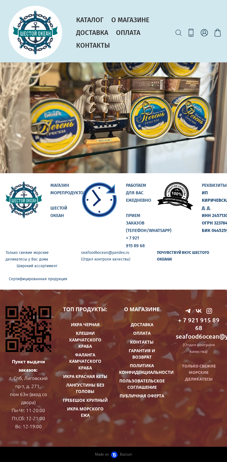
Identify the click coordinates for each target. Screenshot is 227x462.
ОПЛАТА (128, 33)
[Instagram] (209, 310)
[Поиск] (179, 32)
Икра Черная (85, 324)
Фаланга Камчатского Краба (85, 361)
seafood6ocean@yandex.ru (198, 336)
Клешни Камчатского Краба (85, 339)
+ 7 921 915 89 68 (199, 323)
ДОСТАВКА (92, 33)
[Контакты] (191, 33)
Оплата (142, 333)
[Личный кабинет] (204, 33)
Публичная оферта (142, 396)
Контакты (142, 342)
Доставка (142, 324)
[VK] (198, 310)
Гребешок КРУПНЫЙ (85, 400)
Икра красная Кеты (85, 376)
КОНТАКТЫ (93, 45)
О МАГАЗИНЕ (130, 20)
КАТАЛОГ (90, 20)
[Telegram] (188, 310)
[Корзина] (217, 33)
